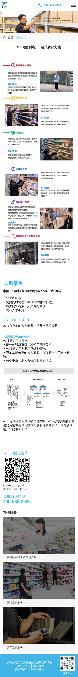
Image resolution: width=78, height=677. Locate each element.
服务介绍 (21, 37)
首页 (10, 37)
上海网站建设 (36, 669)
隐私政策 (38, 665)
